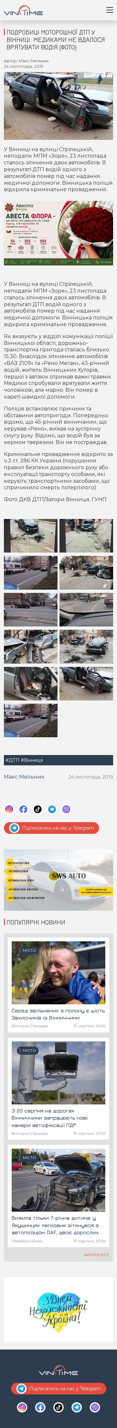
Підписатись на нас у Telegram (58, 828)
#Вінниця (32, 760)
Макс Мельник (24, 777)
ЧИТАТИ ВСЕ (96, 1254)
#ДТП (13, 760)
